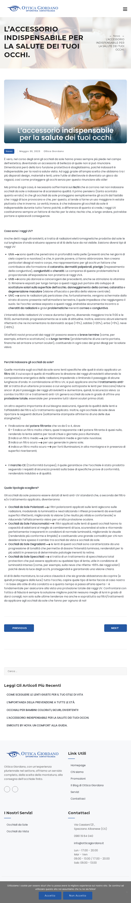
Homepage (78, 765)
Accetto (50, 895)
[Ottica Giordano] (33, 8)
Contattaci (78, 799)
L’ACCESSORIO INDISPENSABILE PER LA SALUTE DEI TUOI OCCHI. (48, 718)
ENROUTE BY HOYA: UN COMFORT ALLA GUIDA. (37, 725)
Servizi (75, 792)
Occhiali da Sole (17, 825)
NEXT (115, 628)
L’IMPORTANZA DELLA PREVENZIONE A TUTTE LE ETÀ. (41, 702)
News (9, 151)
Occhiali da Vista (18, 831)
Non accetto (77, 895)
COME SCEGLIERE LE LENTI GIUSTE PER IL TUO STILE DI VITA (45, 695)
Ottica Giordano (54, 151)
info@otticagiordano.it (89, 843)
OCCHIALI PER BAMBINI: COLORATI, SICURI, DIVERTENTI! (42, 710)
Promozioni (78, 779)
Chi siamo (77, 772)
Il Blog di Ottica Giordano (87, 785)
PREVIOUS (19, 628)
